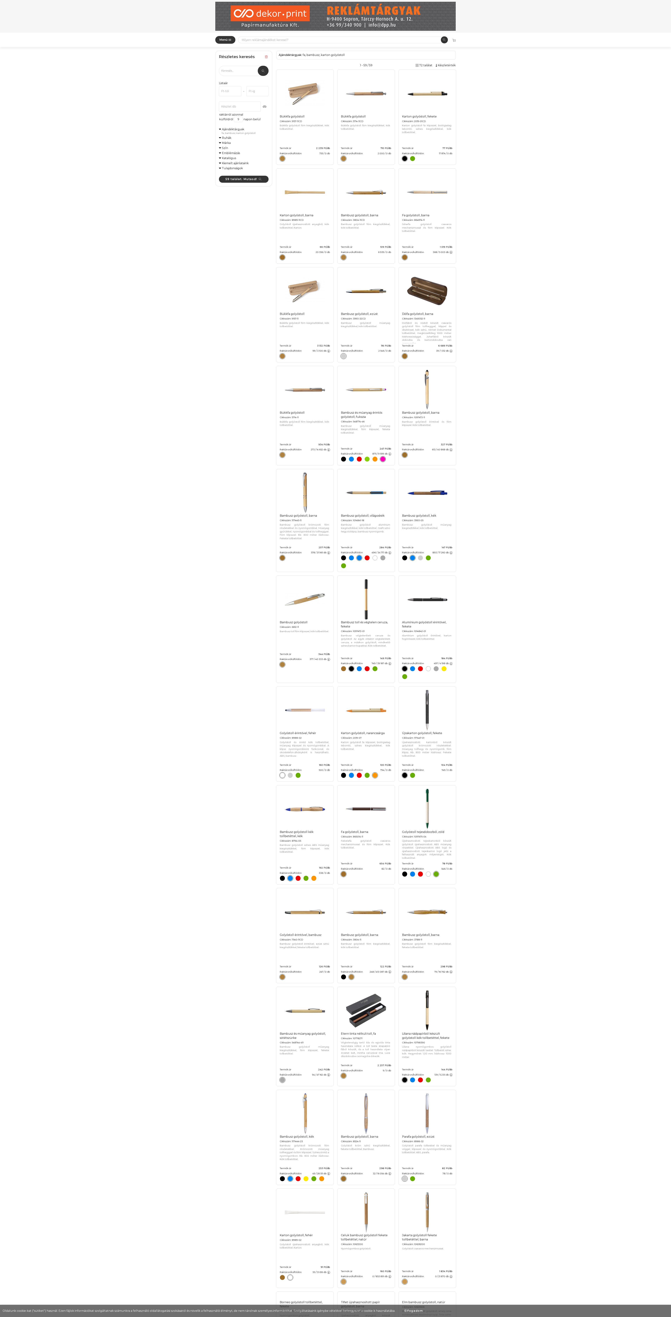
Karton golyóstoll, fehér (296, 1235)
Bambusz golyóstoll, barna (359, 215)
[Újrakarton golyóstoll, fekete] (404, 775)
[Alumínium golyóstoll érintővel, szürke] (436, 668)
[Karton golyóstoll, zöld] (412, 158)
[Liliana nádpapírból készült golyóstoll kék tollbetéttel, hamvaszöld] (428, 1080)
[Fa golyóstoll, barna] (404, 257)
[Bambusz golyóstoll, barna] (343, 257)
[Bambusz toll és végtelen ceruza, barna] (343, 668)
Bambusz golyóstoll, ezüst (359, 314)
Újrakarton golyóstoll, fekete (422, 733)
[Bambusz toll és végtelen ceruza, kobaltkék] (359, 668)
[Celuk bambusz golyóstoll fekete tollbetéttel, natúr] (343, 1281)
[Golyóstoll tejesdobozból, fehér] (428, 874)
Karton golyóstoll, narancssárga (363, 733)
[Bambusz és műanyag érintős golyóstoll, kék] (351, 459)
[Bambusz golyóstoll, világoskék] (359, 558)
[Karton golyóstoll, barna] (282, 257)
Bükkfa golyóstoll (292, 116)
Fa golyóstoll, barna (415, 215)
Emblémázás (231, 153)
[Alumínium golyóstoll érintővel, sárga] (444, 668)
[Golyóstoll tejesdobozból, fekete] (404, 874)
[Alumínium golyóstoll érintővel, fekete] (404, 668)
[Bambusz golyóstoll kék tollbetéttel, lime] (306, 878)
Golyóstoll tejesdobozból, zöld (423, 832)
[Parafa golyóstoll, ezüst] (404, 1178)
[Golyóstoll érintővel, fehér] (282, 775)
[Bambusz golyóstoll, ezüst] (343, 356)
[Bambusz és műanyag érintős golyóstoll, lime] (367, 459)
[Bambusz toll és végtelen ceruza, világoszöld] (375, 668)
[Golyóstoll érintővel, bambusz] (282, 977)
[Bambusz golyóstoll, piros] (367, 558)
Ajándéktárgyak (238, 131)
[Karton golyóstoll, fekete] (404, 158)
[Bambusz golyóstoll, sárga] (306, 1178)
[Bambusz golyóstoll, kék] (351, 558)
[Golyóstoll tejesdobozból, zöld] (436, 874)
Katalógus (229, 158)
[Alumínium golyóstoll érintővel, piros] (420, 668)
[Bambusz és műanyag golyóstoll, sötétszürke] (282, 1080)
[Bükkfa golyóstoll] (282, 158)
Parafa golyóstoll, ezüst (418, 1136)
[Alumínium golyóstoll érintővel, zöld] (404, 676)
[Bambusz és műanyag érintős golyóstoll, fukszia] (382, 459)
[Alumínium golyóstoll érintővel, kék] (412, 668)
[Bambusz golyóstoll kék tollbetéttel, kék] (290, 878)
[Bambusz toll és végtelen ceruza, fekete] (351, 668)
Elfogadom (414, 1310)
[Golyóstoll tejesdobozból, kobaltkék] (412, 874)
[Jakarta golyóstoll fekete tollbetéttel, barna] (404, 1281)
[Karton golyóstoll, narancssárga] (375, 775)
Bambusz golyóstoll (294, 622)
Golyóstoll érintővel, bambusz (301, 935)
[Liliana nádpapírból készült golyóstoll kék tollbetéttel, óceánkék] (412, 1080)
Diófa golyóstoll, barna (417, 314)
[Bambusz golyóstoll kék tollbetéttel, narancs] (313, 878)
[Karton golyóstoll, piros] (359, 775)
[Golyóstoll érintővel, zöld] (298, 775)
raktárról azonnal (231, 114)
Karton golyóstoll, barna (296, 215)
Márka (226, 143)
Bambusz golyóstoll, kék (419, 515)
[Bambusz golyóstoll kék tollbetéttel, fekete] (282, 878)
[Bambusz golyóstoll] (282, 664)
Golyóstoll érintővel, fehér (298, 733)
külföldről (226, 119)
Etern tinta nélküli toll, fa (358, 1033)
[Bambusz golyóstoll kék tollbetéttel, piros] (298, 878)
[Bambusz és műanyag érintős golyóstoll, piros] (359, 459)
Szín (225, 148)
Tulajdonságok (232, 168)
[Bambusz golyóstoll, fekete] (343, 558)
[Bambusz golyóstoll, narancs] (321, 1178)
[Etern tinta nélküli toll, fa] (343, 1075)
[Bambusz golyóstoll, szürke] (382, 558)
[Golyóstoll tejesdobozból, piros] (420, 874)
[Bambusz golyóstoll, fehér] (375, 558)
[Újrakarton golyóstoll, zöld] (412, 775)
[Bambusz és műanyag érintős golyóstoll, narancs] (375, 459)
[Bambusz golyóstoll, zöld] (343, 565)
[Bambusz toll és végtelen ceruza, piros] (367, 668)
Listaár (223, 83)
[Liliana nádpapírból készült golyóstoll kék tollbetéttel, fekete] (404, 1080)
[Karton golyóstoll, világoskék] (351, 775)
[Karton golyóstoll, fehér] (290, 1277)
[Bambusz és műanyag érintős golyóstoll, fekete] (343, 459)
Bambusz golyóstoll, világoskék (363, 515)
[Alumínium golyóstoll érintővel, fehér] (428, 668)
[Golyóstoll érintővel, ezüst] (290, 775)
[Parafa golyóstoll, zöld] (412, 1178)
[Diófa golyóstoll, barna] (404, 356)
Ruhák (226, 138)
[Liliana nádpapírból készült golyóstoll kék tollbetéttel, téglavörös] (420, 1080)
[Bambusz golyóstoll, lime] (313, 1178)
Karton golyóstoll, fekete (419, 116)
